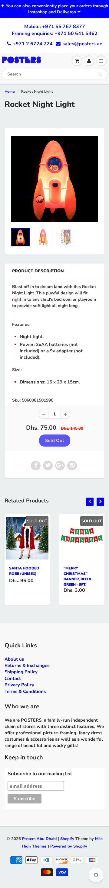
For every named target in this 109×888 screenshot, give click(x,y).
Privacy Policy (19, 685)
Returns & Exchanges (27, 665)
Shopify (67, 839)
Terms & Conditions (25, 691)
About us (14, 659)
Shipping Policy (21, 672)
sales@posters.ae (82, 43)
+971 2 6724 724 (33, 43)
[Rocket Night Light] (54, 179)
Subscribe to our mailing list (40, 773)
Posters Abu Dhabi (39, 839)
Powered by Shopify (68, 846)
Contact (13, 678)
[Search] (100, 74)
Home (10, 91)
